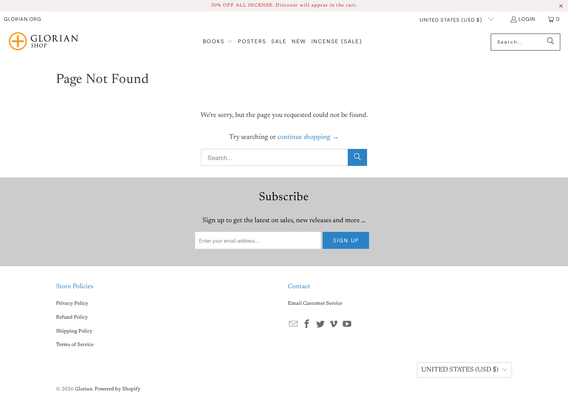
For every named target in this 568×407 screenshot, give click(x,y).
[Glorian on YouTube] (347, 324)
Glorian (83, 389)
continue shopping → (308, 137)
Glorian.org (22, 19)
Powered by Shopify (117, 389)
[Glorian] (43, 42)
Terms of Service (75, 344)
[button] (218, 41)
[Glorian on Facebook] (307, 324)
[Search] (550, 42)
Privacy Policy (72, 303)
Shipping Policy (74, 331)
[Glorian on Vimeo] (334, 324)
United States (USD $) (452, 20)
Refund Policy (72, 317)
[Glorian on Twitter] (320, 324)
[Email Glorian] (293, 324)
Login (527, 19)
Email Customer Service (315, 303)
